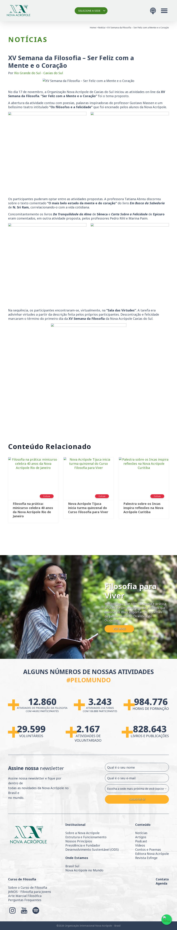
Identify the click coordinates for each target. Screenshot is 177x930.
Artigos (140, 837)
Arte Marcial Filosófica (24, 896)
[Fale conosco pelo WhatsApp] (166, 919)
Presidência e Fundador (82, 845)
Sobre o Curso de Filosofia (27, 887)
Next (174, 492)
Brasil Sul (72, 866)
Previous (3, 492)
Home (93, 27)
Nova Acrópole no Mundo (84, 870)
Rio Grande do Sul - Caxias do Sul (38, 73)
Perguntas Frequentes (24, 900)
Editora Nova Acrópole (152, 854)
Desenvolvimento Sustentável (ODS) (92, 849)
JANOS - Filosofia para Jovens (29, 892)
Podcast (141, 841)
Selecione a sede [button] (89, 10)
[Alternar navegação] (164, 10)
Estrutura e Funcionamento (85, 837)
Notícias (141, 833)
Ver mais (119, 629)
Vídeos (140, 845)
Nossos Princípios (78, 841)
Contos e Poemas (148, 849)
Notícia (101, 27)
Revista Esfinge (146, 858)
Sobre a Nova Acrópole (82, 833)
